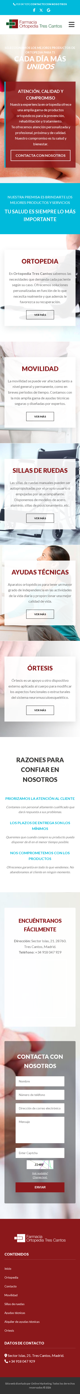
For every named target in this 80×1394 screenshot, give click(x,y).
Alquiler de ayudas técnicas (22, 1321)
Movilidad (11, 1295)
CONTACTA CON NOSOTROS (41, 155)
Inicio (7, 1268)
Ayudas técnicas (14, 1313)
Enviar (40, 1187)
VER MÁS (40, 314)
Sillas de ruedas (14, 1304)
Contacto (10, 1286)
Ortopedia (11, 1277)
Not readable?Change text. (40, 1175)
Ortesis (9, 1330)
